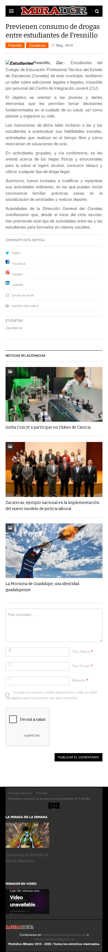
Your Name (81, 651)
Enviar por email (23, 295)
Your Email (80, 665)
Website (78, 680)
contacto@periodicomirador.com (64, 934)
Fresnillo (15, 45)
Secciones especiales (54, 806)
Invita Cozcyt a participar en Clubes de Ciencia (48, 427)
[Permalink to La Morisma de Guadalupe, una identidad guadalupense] (54, 550)
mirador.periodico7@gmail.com (54, 939)
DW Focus (54, 11)
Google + (18, 274)
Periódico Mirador (20, 928)
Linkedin (17, 284)
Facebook (19, 263)
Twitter (16, 253)
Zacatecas (37, 45)
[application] (27, 901)
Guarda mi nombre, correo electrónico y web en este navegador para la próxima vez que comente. (51, 694)
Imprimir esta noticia (25, 305)
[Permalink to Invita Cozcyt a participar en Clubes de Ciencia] (54, 394)
